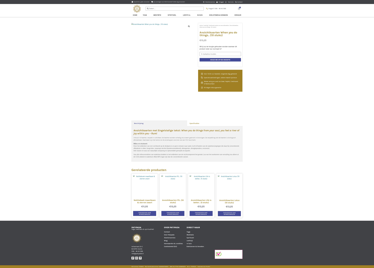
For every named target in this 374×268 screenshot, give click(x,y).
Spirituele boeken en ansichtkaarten (219, 25)
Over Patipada (169, 235)
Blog (165, 241)
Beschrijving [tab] (138, 123)
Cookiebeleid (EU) (170, 246)
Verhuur (237, 15)
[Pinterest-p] (140, 258)
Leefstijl (187, 15)
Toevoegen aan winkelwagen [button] (144, 213)
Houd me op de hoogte (220, 60)
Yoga (145, 15)
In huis (200, 15)
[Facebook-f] (132, 258)
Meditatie (157, 15)
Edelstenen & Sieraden (218, 15)
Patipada (136, 227)
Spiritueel (172, 15)
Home (135, 15)
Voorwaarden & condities (173, 243)
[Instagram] (136, 258)
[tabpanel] (187, 144)
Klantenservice (169, 238)
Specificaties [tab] (194, 123)
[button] (189, 26)
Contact (167, 232)
